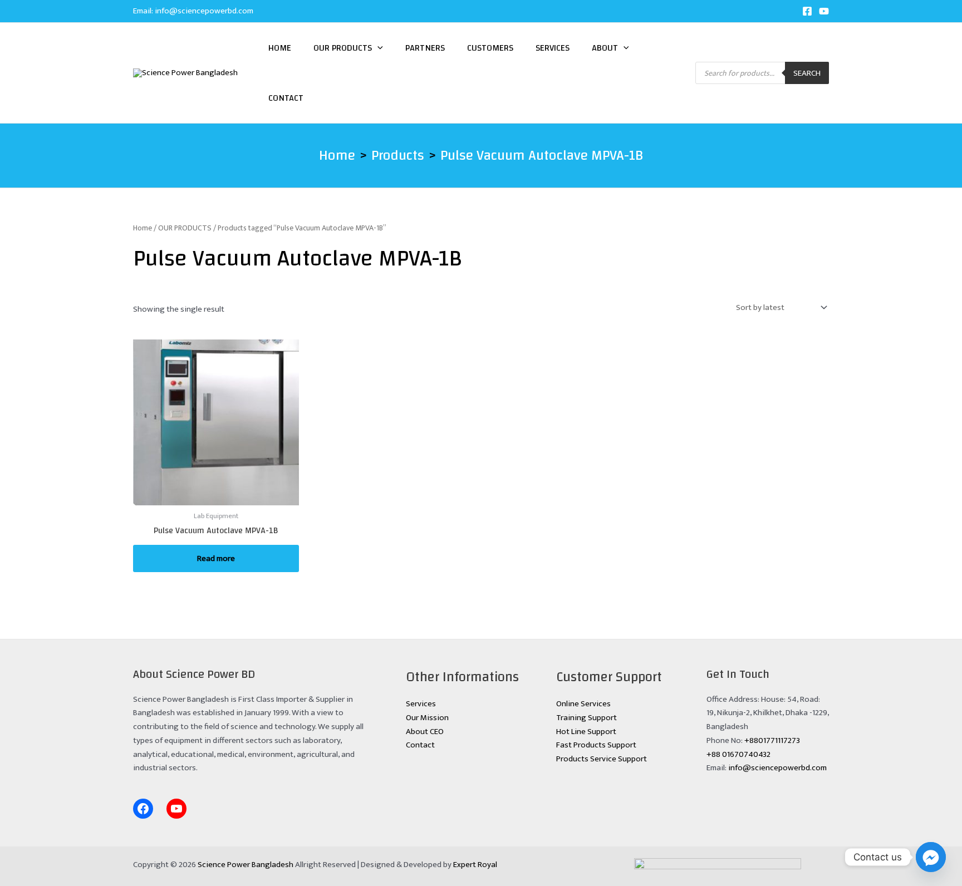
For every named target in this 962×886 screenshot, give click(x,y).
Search (807, 73)
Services (553, 48)
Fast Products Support (596, 745)
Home (279, 48)
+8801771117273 (772, 740)
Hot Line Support (586, 732)
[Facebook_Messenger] (931, 857)
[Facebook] (807, 11)
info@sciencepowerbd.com (204, 11)
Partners (425, 48)
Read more (216, 558)
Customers (490, 48)
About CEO (425, 732)
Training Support (586, 718)
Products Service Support (601, 759)
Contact (285, 98)
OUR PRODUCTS (185, 228)
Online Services (583, 704)
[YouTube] (824, 11)
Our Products (342, 48)
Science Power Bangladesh (245, 865)
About (605, 48)
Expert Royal (475, 865)
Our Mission (427, 718)
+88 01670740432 (738, 754)
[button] (377, 47)
